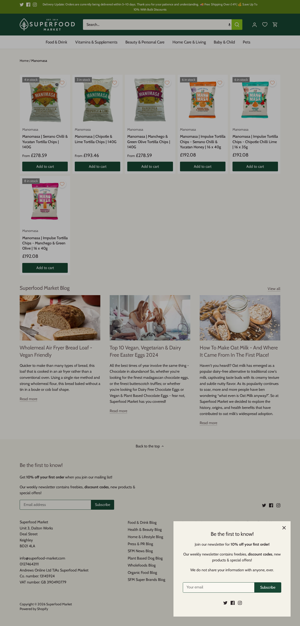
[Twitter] (225, 602)
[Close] (284, 528)
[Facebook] (233, 602)
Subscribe (267, 587)
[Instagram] (240, 602)
